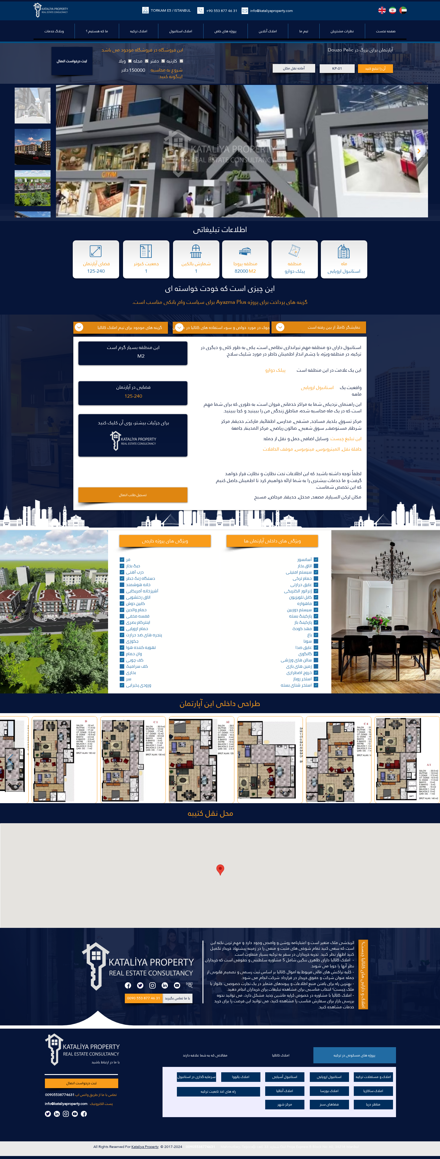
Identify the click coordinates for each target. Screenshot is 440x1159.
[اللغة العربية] (403, 10)
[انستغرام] (152, 985)
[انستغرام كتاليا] (66, 1114)
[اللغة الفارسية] (392, 10)
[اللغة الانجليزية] (382, 10)
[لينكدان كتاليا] (57, 1114)
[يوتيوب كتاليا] (75, 1114)
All (95, 1146)
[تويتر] (140, 985)
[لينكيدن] (165, 985)
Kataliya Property (145, 1146)
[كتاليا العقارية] (189, 985)
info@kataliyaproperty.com (66, 1103)
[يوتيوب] (177, 985)
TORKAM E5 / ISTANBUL (171, 10)
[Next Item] (419, 151)
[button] (225, 31)
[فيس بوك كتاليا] (84, 1114)
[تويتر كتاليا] (48, 1114)
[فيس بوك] (128, 985)
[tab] (354, 1055)
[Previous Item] (10, 760)
